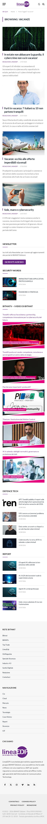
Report (5, 722)
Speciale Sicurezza (9, 659)
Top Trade (6, 645)
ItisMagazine (7, 654)
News (5, 708)
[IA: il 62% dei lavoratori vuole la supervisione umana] (9, 579)
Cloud (5, 698)
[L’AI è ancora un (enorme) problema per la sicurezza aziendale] (9, 517)
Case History (7, 717)
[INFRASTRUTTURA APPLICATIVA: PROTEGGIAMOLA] (9, 282)
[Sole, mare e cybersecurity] (23, 194)
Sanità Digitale (8, 668)
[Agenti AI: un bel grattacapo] (9, 592)
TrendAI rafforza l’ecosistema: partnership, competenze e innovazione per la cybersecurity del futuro (22, 317)
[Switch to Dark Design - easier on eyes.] (39, 4)
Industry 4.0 (7, 663)
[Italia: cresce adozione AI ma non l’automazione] (9, 605)
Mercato (6, 703)
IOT (4, 731)
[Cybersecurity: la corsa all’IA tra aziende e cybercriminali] (9, 543)
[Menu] (4, 4)
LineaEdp (6, 649)
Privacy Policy (17, 805)
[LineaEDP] (23, 4)
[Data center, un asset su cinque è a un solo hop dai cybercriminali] (9, 530)
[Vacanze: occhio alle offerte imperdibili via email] (23, 143)
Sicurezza (6, 726)
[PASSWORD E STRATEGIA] (9, 295)
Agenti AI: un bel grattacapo (29, 589)
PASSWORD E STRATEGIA (28, 292)
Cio (4, 694)
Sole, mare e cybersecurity (19, 209)
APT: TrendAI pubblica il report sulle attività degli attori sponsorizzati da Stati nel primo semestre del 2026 (31, 501)
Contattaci (6, 677)
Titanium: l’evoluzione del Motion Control (19, 419)
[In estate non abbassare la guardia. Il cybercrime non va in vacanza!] (23, 39)
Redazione (6, 673)
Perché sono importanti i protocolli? (17, 387)
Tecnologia (6, 712)
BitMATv (6, 640)
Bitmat (5, 636)
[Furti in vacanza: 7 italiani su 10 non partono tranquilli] (23, 93)
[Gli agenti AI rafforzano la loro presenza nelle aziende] (9, 566)
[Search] (43, 4)
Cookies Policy (29, 801)
